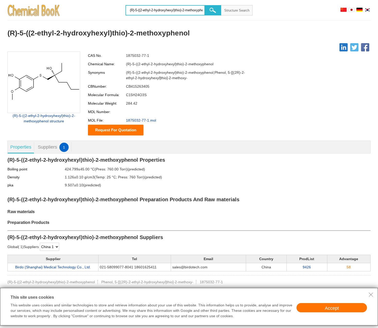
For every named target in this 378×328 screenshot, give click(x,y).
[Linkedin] (343, 47)
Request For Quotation (115, 130)
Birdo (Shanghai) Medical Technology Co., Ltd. (53, 267)
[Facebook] (365, 47)
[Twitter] (354, 47)
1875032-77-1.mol (141, 120)
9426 (307, 267)
